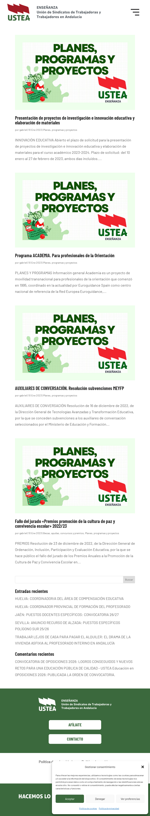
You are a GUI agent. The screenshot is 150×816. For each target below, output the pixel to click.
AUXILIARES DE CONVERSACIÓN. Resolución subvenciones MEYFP (69, 388)
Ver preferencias (130, 798)
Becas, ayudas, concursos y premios (63, 533)
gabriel (23, 129)
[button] (143, 767)
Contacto (75, 738)
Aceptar (69, 798)
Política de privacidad (109, 808)
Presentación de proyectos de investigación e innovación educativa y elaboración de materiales (75, 120)
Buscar (129, 579)
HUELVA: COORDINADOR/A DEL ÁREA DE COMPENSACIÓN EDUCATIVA (69, 598)
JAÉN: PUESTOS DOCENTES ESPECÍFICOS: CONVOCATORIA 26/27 (67, 614)
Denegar (100, 798)
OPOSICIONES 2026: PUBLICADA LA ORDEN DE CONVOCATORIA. (65, 674)
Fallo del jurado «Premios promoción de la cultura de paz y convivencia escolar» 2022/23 (65, 523)
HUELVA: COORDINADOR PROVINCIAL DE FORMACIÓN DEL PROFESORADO (72, 606)
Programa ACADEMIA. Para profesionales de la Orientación (65, 255)
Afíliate (75, 724)
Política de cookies (88, 808)
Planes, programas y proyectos (60, 129)
